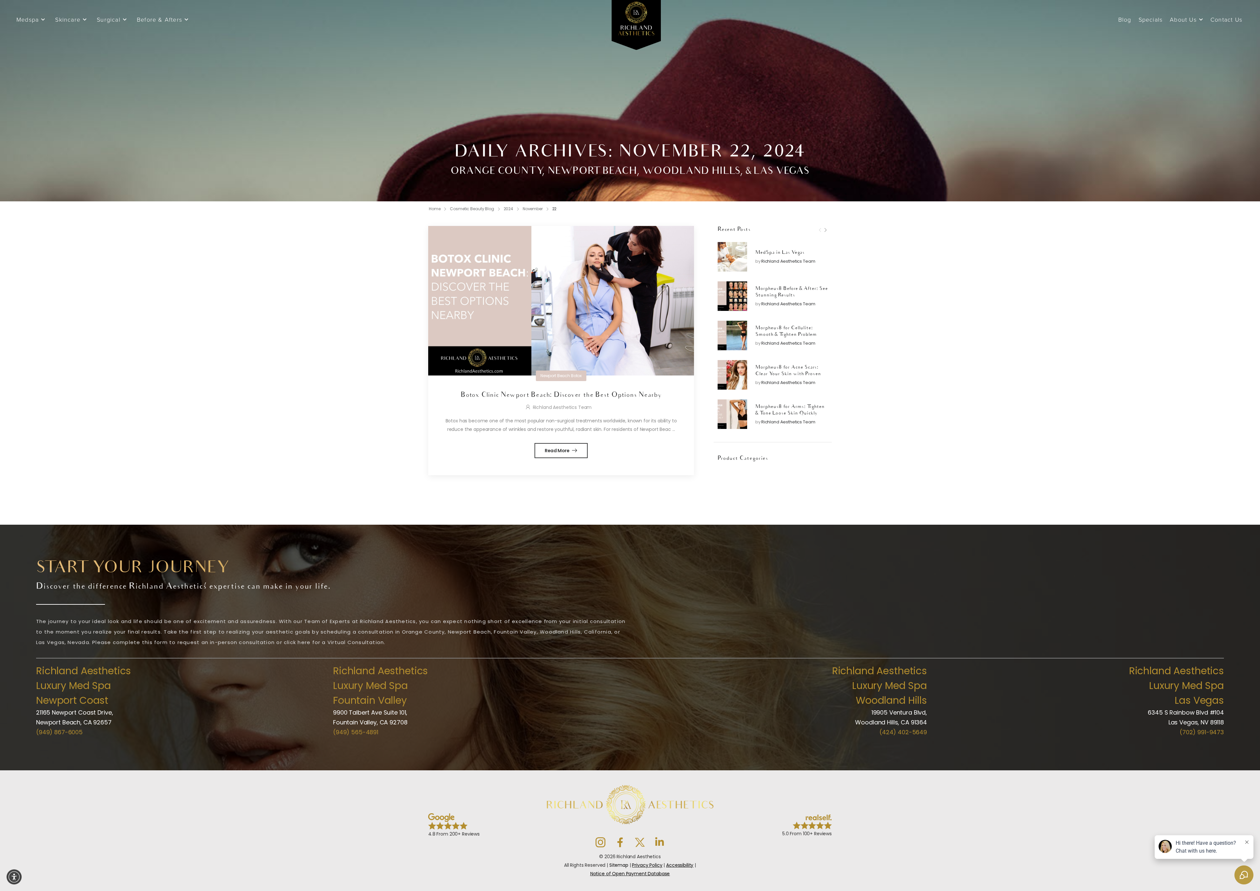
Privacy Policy (647, 865)
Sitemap (618, 865)
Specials (1151, 19)
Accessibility (679, 865)
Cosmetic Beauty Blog (472, 209)
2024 (509, 209)
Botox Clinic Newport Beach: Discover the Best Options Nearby (561, 395)
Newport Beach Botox (561, 375)
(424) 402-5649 (903, 732)
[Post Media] (732, 257)
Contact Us (1226, 19)
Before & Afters (159, 19)
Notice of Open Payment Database (630, 873)
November (533, 209)
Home (435, 209)
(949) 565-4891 (355, 732)
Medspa (27, 19)
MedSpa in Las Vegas (780, 252)
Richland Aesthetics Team (788, 261)
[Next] (825, 230)
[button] (14, 876)
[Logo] (636, 26)
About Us (1183, 19)
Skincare (67, 19)
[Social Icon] (600, 842)
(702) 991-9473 (1202, 732)
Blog (1124, 19)
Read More (558, 450)
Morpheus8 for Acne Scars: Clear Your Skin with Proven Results (788, 374)
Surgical (108, 19)
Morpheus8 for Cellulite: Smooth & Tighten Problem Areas (786, 335)
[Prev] (820, 230)
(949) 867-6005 (59, 732)
